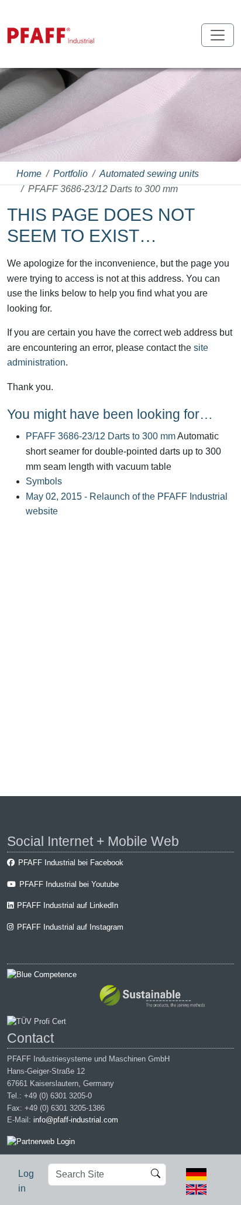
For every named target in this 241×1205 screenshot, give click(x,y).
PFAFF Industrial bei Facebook (70, 862)
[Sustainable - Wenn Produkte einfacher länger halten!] (154, 997)
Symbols (44, 481)
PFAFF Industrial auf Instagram (70, 927)
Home (29, 174)
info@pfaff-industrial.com (75, 1119)
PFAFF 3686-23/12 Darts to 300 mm (100, 436)
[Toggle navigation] (217, 35)
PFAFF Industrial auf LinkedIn (67, 905)
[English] (196, 1188)
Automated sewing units (149, 174)
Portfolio (70, 174)
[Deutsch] (196, 1174)
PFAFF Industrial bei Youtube (69, 884)
